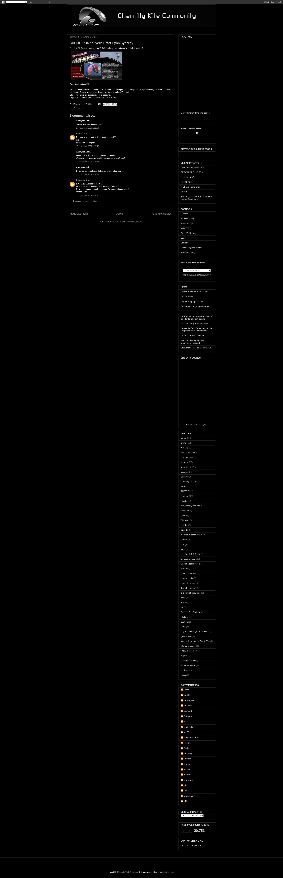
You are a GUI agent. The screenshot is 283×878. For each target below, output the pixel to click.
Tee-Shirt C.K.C (188, 588)
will (185, 801)
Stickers (184, 617)
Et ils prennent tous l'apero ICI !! (196, 348)
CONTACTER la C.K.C (191, 845)
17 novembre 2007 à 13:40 (87, 146)
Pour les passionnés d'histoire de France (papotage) (196, 197)
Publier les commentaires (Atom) (127, 221)
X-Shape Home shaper (191, 187)
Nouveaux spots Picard (191, 535)
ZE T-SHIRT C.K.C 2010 (192, 172)
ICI (87, 84)
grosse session (188, 452)
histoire (184, 525)
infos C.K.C (186, 467)
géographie (186, 636)
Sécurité (185, 192)
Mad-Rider (189, 727)
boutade (185, 496)
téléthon (184, 462)
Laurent (184, 243)
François (188, 716)
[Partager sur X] (109, 104)
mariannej (188, 780)
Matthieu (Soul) (188, 252)
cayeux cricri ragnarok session (195, 631)
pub (182, 544)
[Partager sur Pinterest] (115, 104)
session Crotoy (188, 660)
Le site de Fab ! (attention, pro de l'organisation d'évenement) (196, 329)
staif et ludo (189, 796)
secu (183, 549)
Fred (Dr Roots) (188, 233)
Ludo (183, 238)
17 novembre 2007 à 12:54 (87, 128)
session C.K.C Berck (190, 554)
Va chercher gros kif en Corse (195, 323)
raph (186, 790)
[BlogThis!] (107, 104)
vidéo (183, 486)
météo (184, 568)
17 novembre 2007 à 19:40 (87, 195)
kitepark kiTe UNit (189, 651)
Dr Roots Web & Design (127, 872)
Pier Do (187, 743)
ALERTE (185, 491)
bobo (183, 626)
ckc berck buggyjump (191, 593)
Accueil (120, 213)
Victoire (184, 477)
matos (80, 108)
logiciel (184, 655)
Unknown (188, 753)
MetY (186, 732)
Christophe (189, 700)
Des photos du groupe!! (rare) (195, 306)
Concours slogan (189, 559)
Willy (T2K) (186, 228)
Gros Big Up (186, 481)
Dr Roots (188, 705)
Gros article (186, 457)
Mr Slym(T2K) (187, 218)
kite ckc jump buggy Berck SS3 (195, 641)
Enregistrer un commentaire (85, 201)
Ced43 (187, 695)
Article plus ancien (161, 213)
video (183, 438)
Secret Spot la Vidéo (190, 564)
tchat (191, 113)
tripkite (184, 501)
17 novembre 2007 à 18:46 (87, 162)
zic (182, 607)
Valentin (187, 759)
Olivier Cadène (191, 737)
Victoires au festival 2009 (192, 167)
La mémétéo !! (187, 177)
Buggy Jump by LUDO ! (192, 301)
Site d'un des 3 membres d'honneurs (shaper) (192, 341)
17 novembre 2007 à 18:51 (87, 174)
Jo (185, 721)
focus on (185, 510)
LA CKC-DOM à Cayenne (192, 335)
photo (183, 443)
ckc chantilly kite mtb (190, 505)
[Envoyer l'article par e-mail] (99, 104)
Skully (186, 748)
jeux (183, 602)
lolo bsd (187, 769)
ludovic (187, 774)
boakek (184, 622)
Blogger (171, 872)
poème (184, 539)
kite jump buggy (188, 646)
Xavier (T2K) (187, 223)
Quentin (184, 213)
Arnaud (187, 690)
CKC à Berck (187, 296)
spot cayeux (186, 670)
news (183, 515)
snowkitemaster (188, 665)
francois (82, 104)
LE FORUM (186, 182)
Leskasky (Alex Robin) (191, 247)
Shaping (185, 520)
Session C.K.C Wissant (191, 612)
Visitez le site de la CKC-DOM (195, 292)
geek (183, 597)
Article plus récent (79, 213)
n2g (185, 785)
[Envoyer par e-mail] (104, 104)
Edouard (188, 711)
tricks (183, 675)
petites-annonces (189, 573)
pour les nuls (187, 578)
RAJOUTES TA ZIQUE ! (197, 424)
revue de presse (188, 583)
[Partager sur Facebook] (112, 104)
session (184, 472)
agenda (184, 530)
